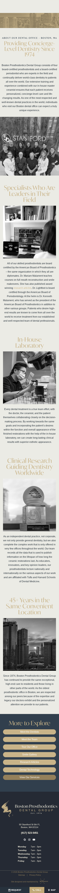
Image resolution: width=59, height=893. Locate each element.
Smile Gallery (29, 754)
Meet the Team (29, 739)
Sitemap (21, 875)
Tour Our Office (29, 747)
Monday (22, 846)
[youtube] (33, 839)
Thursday (23, 857)
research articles (22, 288)
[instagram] (29, 839)
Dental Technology (30, 769)
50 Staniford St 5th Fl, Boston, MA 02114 (29, 825)
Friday (21, 861)
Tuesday (22, 850)
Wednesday (24, 854)
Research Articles (29, 762)
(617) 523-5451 (29, 832)
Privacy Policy (35, 875)
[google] (24, 839)
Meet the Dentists (29, 732)
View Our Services (29, 777)
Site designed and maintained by (25, 882)
